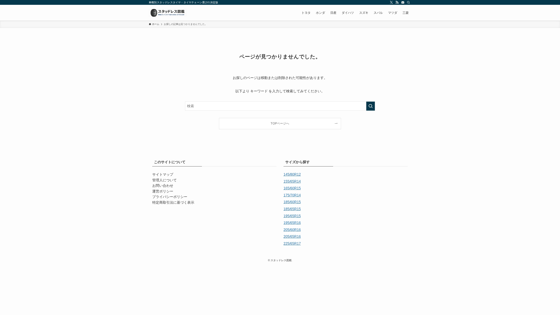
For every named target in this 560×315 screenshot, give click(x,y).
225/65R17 (292, 243)
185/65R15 (292, 209)
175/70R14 (292, 195)
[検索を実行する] (370, 106)
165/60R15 (292, 188)
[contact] (403, 2)
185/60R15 (292, 202)
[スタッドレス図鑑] (168, 12)
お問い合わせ (162, 185)
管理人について (164, 180)
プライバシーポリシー (169, 197)
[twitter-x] (391, 2)
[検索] (408, 2)
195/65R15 (292, 216)
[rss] (397, 2)
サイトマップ (162, 174)
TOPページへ (280, 123)
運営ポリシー (162, 191)
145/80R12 (292, 174)
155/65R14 (292, 181)
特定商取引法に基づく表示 (173, 202)
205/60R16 (292, 230)
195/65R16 (292, 223)
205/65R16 (292, 236)
